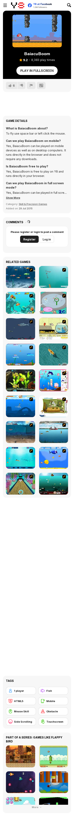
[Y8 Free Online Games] (17, 5)
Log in (47, 239)
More (35, 807)
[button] (13, 197)
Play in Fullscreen (37, 71)
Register (29, 239)
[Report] (31, 85)
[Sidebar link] (5, 5)
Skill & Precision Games (33, 204)
